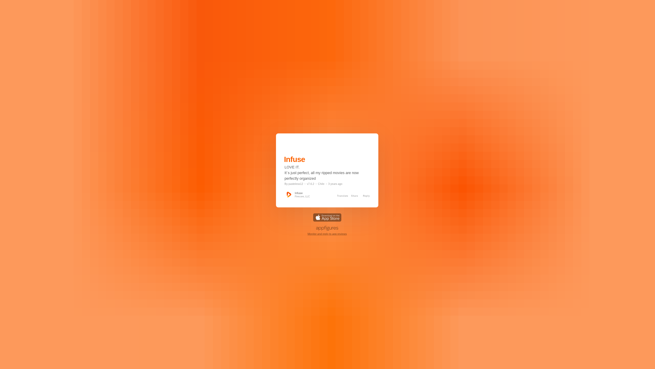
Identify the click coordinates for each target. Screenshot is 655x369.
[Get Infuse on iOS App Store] (327, 220)
